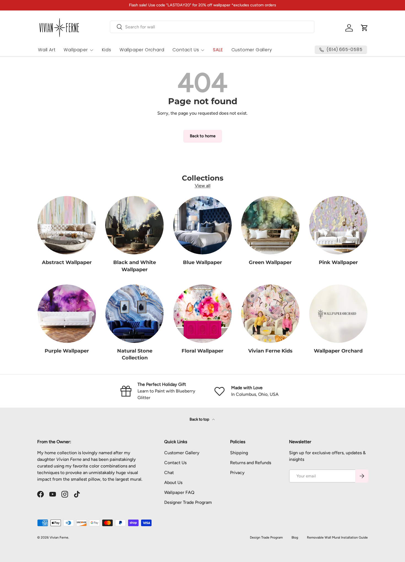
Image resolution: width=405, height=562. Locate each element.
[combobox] (212, 27)
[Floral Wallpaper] (202, 313)
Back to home (202, 135)
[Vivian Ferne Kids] (270, 313)
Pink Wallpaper (338, 262)
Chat (169, 472)
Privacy (237, 472)
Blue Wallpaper (202, 262)
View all (202, 185)
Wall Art (46, 50)
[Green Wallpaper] (270, 225)
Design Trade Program (266, 537)
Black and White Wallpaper (134, 265)
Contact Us (185, 50)
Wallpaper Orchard (142, 50)
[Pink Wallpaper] (338, 225)
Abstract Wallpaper (67, 262)
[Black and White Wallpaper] (134, 225)
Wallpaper (76, 50)
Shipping (239, 452)
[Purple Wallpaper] (66, 313)
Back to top (200, 419)
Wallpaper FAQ (179, 492)
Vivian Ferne (59, 537)
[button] (364, 28)
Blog (294, 537)
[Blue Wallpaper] (202, 225)
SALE (218, 50)
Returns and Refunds (250, 462)
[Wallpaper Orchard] (338, 313)
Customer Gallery (251, 50)
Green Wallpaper (270, 262)
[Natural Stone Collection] (134, 313)
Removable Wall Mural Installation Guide (337, 537)
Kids (106, 50)
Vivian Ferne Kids (270, 351)
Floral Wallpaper (202, 351)
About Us (173, 482)
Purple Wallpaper (67, 351)
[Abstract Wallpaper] (66, 225)
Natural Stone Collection (134, 354)
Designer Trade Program (188, 502)
